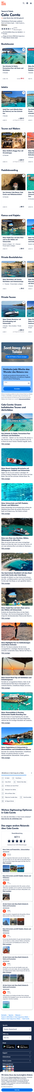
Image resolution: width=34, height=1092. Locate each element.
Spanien (11, 1015)
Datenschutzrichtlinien (24, 399)
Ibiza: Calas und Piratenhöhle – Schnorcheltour (16, 849)
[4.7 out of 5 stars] (17, 841)
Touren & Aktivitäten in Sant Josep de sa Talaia (14, 1017)
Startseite (4, 1015)
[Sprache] (27, 3)
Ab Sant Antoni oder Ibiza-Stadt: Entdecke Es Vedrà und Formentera (15, 905)
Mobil (4, 1043)
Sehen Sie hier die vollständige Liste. (11, 818)
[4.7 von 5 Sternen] (6, 29)
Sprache (5, 1025)
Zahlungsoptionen (8, 1064)
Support (5, 1053)
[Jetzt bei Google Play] (9, 1047)
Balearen (18, 1015)
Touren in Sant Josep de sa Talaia (10, 1019)
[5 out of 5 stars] (17, 852)
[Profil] (31, 3)
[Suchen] (23, 3)
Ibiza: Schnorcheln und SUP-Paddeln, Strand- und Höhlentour (17, 876)
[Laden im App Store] (22, 1047)
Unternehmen (6, 1057)
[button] (13, 64)
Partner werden (7, 1061)
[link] (13, 64)
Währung (5, 1034)
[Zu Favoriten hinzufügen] (23, 49)
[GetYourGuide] (3, 3)
